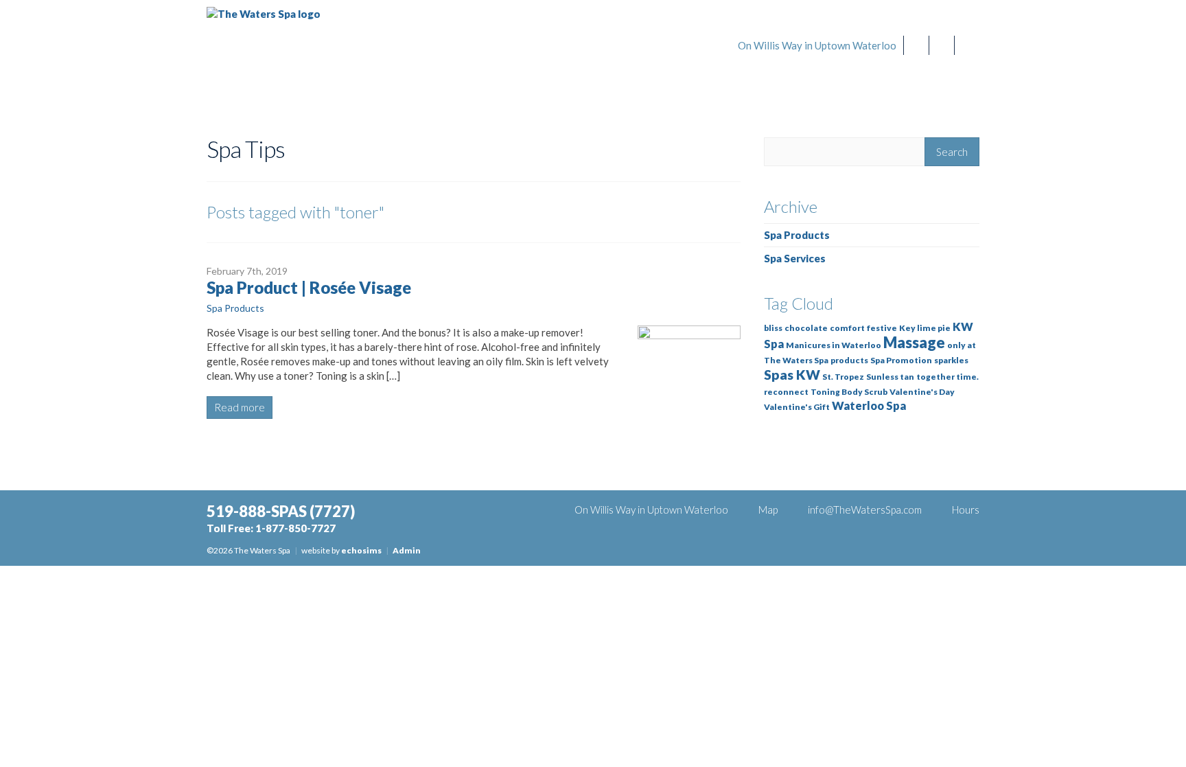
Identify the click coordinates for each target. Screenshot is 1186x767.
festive (882, 328)
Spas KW (792, 374)
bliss (773, 328)
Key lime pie (925, 328)
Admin (407, 550)
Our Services (871, 76)
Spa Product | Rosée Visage (309, 287)
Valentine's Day (922, 392)
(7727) (894, 22)
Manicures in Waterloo (833, 345)
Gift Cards (687, 76)
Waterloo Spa (869, 406)
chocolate (806, 328)
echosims (361, 550)
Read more (239, 407)
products (849, 360)
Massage (914, 342)
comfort (847, 328)
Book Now (778, 76)
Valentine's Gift (797, 407)
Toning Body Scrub (849, 392)
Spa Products (235, 308)
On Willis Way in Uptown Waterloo (817, 45)
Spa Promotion (901, 360)
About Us (954, 76)
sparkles (951, 360)
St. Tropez (843, 376)
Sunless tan (890, 376)
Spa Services (795, 258)
